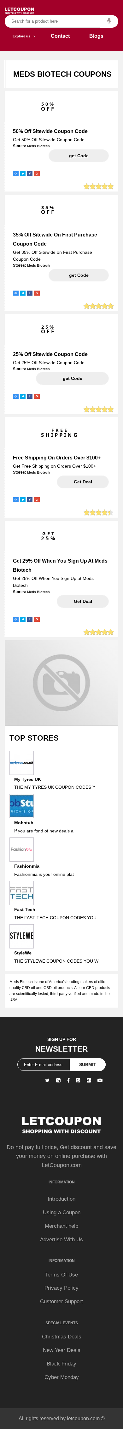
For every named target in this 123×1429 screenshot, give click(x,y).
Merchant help (61, 1226)
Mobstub (23, 822)
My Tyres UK (27, 779)
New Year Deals (61, 1350)
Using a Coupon (61, 1212)
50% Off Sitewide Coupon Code (50, 131)
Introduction (61, 1199)
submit (87, 1064)
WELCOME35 (79, 275)
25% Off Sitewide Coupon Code (50, 354)
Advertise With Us (61, 1240)
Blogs (96, 36)
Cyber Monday (61, 1377)
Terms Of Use (61, 1275)
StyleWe (23, 952)
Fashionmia (26, 866)
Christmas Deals (61, 1337)
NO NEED (83, 481)
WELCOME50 (79, 155)
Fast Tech (24, 909)
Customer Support (61, 1301)
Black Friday (61, 1364)
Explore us (23, 36)
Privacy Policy (61, 1288)
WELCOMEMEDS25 (72, 378)
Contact (60, 36)
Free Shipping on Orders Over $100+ (57, 457)
